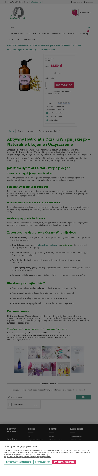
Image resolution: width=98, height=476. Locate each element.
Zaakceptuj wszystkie (64, 462)
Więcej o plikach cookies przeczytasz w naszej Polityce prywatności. (27, 457)
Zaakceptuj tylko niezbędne (18, 462)
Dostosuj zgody (42, 462)
